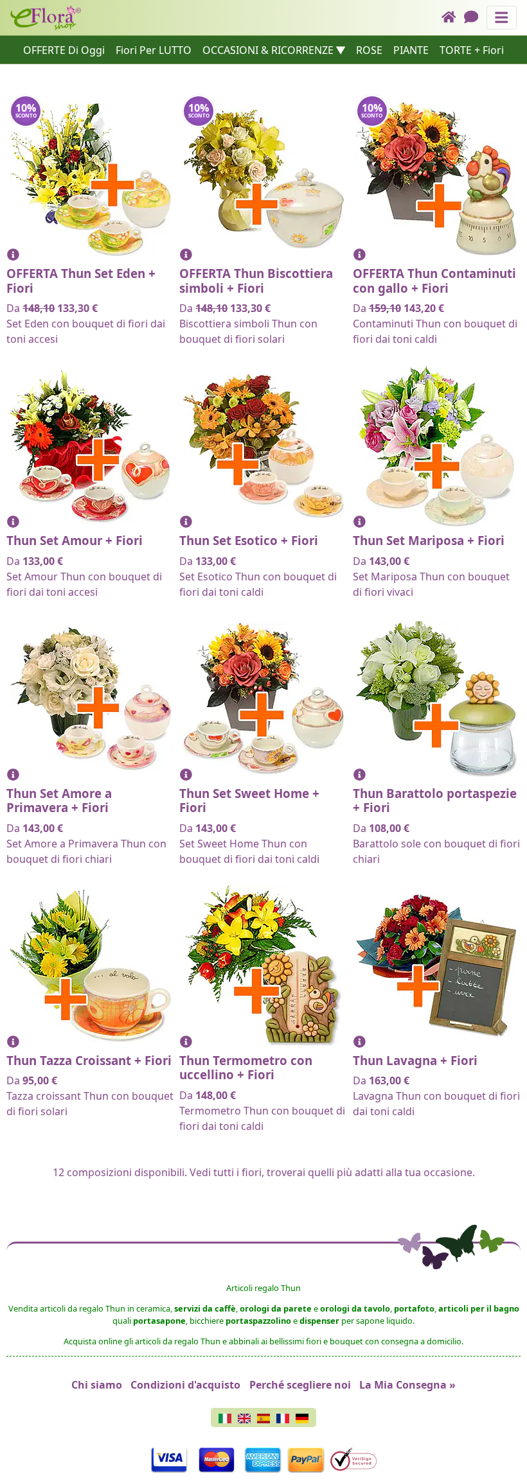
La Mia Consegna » (407, 1385)
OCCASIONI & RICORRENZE (268, 50)
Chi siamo (96, 1385)
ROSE (369, 50)
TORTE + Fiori (472, 50)
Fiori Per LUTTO (154, 50)
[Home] (453, 18)
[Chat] (475, 18)
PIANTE (411, 50)
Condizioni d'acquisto (185, 1385)
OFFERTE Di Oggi (64, 50)
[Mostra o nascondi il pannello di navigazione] (502, 18)
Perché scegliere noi (300, 1385)
